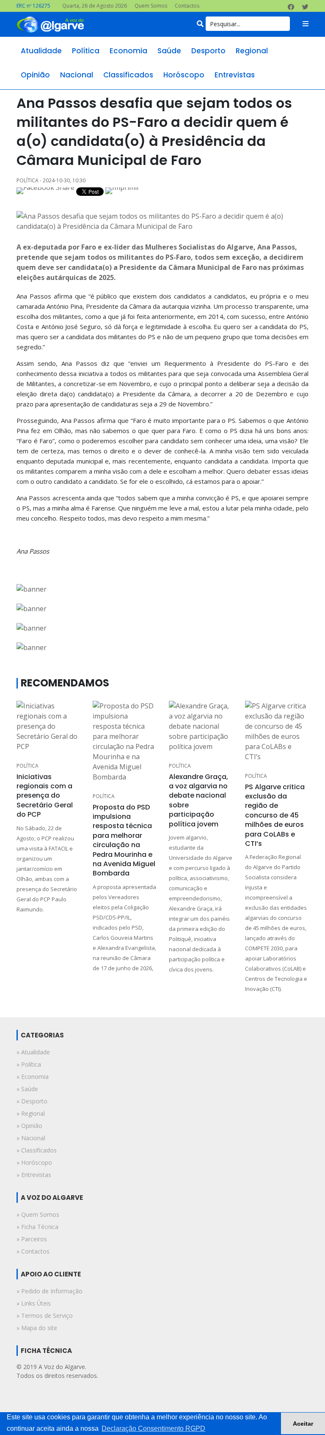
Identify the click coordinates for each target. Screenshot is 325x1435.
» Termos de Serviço (45, 1316)
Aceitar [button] (303, 1423)
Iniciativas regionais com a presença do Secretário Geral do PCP (45, 796)
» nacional (31, 1138)
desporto (208, 51)
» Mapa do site (37, 1328)
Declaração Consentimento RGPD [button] (153, 1428)
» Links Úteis (34, 1303)
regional (252, 51)
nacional (76, 75)
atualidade (41, 51)
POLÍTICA (28, 765)
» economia (33, 1077)
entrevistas (235, 75)
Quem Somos (151, 5)
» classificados (37, 1150)
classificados (128, 75)
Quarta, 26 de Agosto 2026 (94, 5)
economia (128, 51)
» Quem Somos (38, 1214)
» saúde (27, 1089)
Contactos (187, 5)
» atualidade (33, 1052)
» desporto (32, 1101)
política (85, 51)
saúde (169, 51)
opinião (35, 75)
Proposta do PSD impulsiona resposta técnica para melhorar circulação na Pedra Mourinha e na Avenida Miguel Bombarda (124, 840)
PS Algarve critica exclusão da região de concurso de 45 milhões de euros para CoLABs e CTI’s (275, 815)
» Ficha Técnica (37, 1227)
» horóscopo (34, 1162)
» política (29, 1064)
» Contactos (33, 1251)
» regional (31, 1113)
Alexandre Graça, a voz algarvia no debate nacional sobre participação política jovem (198, 800)
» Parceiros (32, 1239)
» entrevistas (34, 1175)
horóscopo (183, 75)
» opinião (29, 1126)
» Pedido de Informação (50, 1291)
